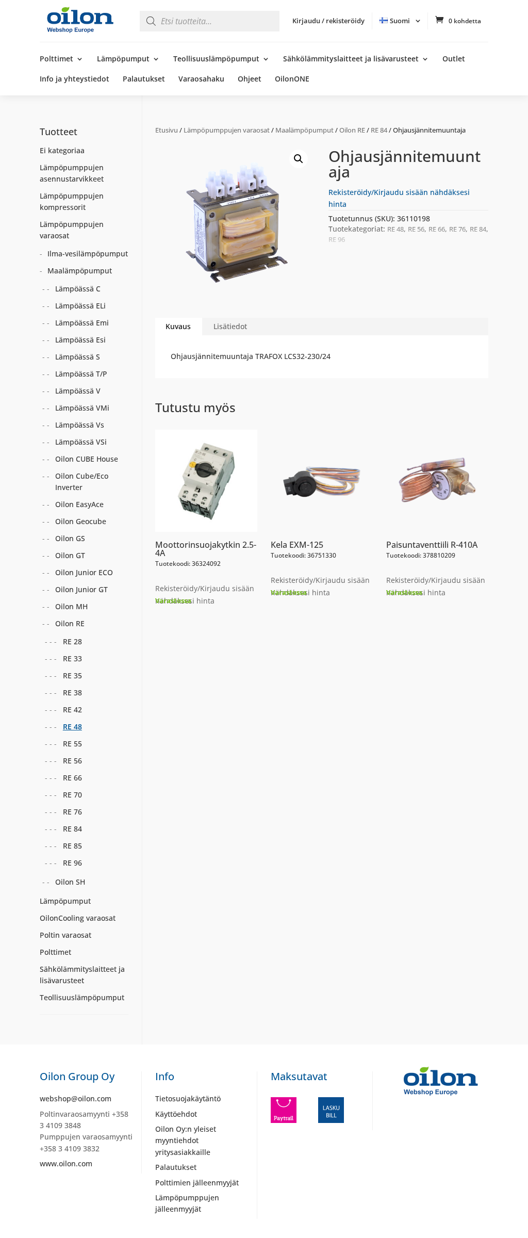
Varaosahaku (201, 79)
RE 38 (72, 692)
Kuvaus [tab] (178, 326)
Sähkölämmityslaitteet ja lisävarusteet (351, 59)
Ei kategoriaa (62, 150)
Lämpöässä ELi (80, 306)
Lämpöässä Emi (82, 323)
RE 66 (436, 229)
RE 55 (72, 743)
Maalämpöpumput (304, 130)
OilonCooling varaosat (78, 918)
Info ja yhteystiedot (74, 79)
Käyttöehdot (176, 1114)
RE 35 (72, 675)
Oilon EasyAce (79, 504)
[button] (298, 159)
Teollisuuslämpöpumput (216, 59)
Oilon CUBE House (86, 459)
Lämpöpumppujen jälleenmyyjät (187, 1203)
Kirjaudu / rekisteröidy (328, 20)
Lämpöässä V (78, 391)
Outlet (453, 59)
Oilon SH (70, 882)
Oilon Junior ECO (84, 572)
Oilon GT (70, 555)
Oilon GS (70, 538)
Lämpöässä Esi (80, 340)
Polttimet (56, 59)
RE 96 (336, 239)
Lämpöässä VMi (82, 408)
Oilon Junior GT (81, 589)
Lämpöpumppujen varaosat (227, 130)
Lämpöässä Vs (79, 425)
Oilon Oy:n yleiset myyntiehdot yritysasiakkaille (185, 1140)
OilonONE (292, 79)
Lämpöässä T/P (81, 374)
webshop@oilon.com (75, 1098)
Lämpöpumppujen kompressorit (72, 201)
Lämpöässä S (77, 357)
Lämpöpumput (123, 59)
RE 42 (72, 709)
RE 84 (379, 130)
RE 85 (72, 846)
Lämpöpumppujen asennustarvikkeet (72, 173)
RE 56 (416, 229)
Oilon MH (71, 606)
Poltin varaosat (65, 935)
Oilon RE (352, 130)
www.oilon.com (66, 1163)
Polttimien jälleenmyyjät (197, 1182)
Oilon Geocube (80, 521)
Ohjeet (249, 79)
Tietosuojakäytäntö (188, 1098)
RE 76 (457, 229)
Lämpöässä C (78, 289)
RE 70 (72, 795)
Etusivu (166, 130)
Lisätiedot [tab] (230, 326)
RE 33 (72, 658)
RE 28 (72, 641)
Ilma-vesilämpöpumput (87, 253)
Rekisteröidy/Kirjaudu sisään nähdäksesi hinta (204, 594)
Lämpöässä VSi (81, 442)
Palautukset (144, 79)
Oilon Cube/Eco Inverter (81, 481)
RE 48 (395, 229)
